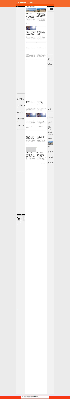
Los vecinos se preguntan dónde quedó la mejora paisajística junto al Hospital (20, 99)
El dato (27, 152)
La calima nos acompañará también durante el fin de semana (41, 137)
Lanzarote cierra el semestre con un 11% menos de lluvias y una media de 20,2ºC (41, 49)
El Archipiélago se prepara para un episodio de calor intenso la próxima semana (30, 103)
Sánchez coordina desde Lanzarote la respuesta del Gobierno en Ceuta (50, 163)
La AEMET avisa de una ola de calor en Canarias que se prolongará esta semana (30, 33)
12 (19, 218)
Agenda (27, 13)
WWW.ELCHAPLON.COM (25, 2)
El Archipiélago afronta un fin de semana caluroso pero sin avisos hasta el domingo (41, 120)
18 (18, 219)
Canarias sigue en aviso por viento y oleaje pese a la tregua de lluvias (41, 155)
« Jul (20, 222)
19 (19, 219)
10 (17, 218)
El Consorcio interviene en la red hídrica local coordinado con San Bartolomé (20, 119)
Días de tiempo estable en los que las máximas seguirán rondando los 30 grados (30, 16)
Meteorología (30, 13)
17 (17, 219)
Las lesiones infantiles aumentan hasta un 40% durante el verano (50, 152)
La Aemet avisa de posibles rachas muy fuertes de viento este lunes (41, 33)
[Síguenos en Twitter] (23, 6)
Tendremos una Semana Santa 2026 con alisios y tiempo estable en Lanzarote (30, 155)
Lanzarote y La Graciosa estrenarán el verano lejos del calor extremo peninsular (30, 120)
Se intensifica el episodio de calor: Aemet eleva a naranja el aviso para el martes (30, 49)
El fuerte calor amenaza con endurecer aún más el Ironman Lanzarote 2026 (30, 137)
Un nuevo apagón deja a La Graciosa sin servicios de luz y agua (50, 135)
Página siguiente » (43, 163)
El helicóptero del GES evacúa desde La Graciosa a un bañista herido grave (20, 126)
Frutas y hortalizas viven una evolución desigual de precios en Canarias (50, 157)
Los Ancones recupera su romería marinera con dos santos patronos (20, 112)
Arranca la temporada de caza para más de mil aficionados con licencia (50, 138)
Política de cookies (30, 397)
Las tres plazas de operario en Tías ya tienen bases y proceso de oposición (21, 105)
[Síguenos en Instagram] (24, 6)
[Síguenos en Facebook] (22, 6)
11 (18, 218)
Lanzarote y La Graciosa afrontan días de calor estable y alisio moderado (41, 103)
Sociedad (27, 47)
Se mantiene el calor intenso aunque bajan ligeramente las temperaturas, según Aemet (41, 15)
